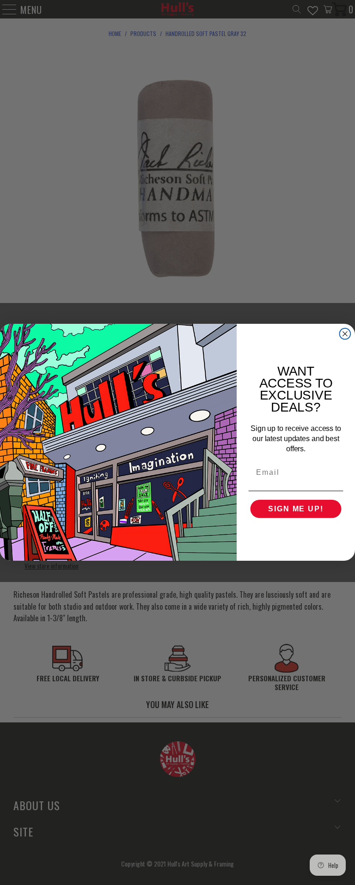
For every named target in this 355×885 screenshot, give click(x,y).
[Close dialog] (345, 333)
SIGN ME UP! (295, 509)
